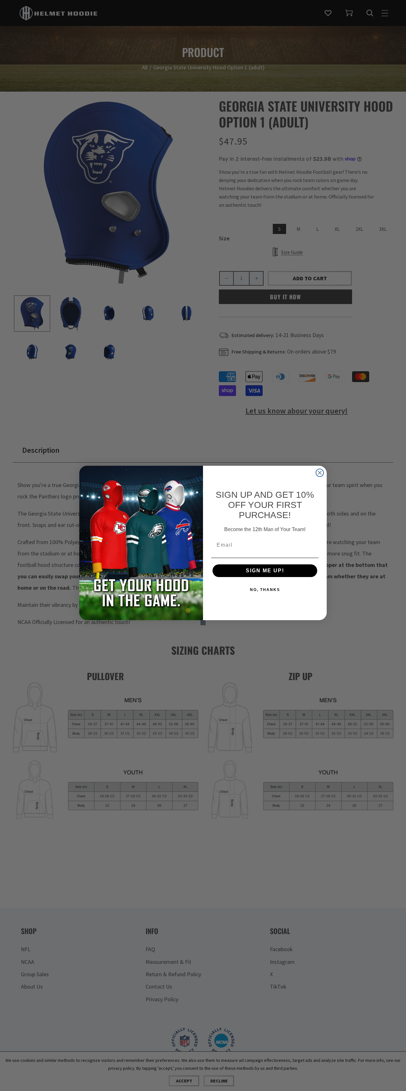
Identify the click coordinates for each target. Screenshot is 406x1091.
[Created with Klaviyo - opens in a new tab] (203, 622)
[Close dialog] (320, 473)
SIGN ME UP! (265, 570)
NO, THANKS (265, 590)
